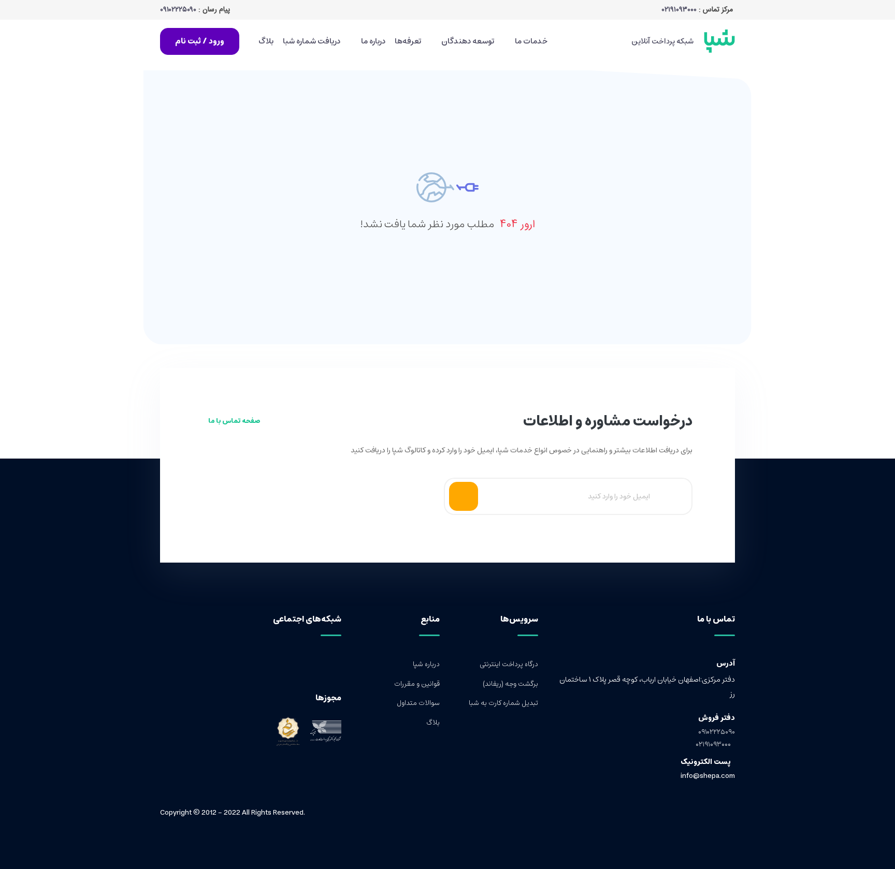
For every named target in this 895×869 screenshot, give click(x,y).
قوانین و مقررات (417, 684)
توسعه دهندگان (467, 41)
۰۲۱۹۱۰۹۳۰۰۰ (679, 10)
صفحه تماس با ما (233, 421)
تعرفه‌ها (408, 41)
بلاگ (265, 41)
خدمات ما (530, 41)
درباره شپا (426, 664)
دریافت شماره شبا (311, 41)
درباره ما (372, 41)
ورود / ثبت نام (199, 41)
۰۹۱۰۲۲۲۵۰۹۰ (178, 10)
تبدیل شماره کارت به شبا (503, 703)
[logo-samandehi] (288, 731)
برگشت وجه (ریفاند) (510, 684)
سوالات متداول (418, 703)
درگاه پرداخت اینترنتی (509, 664)
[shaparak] (322, 731)
